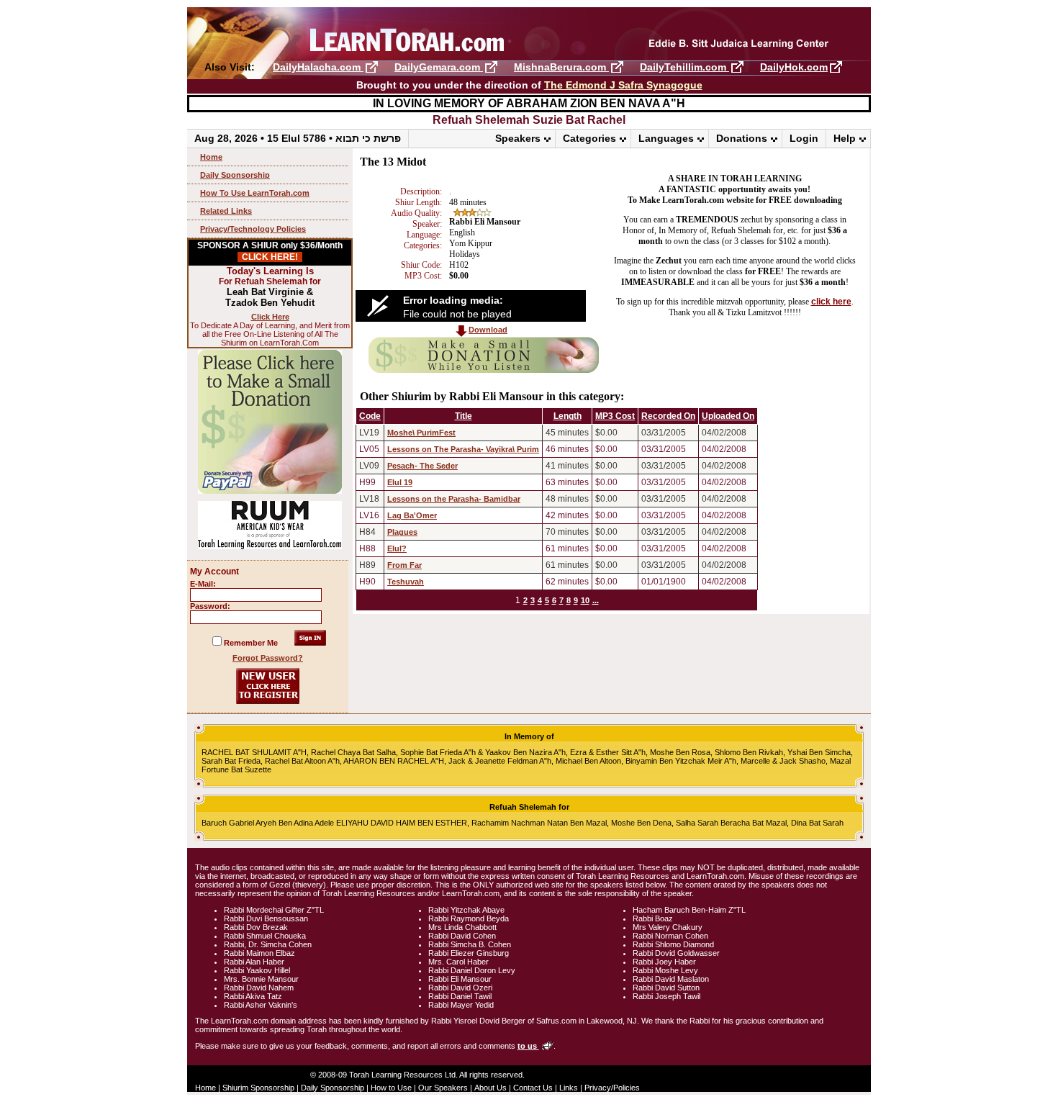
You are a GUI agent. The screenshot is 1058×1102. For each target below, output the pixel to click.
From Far (404, 565)
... (595, 600)
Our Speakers (443, 1087)
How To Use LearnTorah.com (254, 193)
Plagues (402, 532)
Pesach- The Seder (422, 465)
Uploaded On (728, 416)
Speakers (518, 138)
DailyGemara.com (438, 67)
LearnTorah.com (529, 34)
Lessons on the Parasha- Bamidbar (453, 498)
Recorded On (668, 416)
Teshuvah (405, 581)
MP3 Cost (615, 416)
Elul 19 (399, 482)
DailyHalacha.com (318, 67)
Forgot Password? (267, 658)
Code (370, 416)
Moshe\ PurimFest (421, 432)
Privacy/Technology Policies (253, 229)
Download (488, 329)
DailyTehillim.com (684, 67)
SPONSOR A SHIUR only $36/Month (270, 251)
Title (463, 416)
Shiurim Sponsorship (258, 1087)
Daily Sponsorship (235, 175)
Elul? (397, 548)
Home (211, 157)
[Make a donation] (484, 370)
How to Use (391, 1087)
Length (567, 416)
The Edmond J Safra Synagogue (623, 85)
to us (528, 1046)
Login (804, 138)
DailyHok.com (794, 67)
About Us (490, 1087)
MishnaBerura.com (561, 67)
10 (585, 600)
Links (568, 1087)
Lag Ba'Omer (412, 515)
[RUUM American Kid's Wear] (270, 546)
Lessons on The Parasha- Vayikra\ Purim (463, 449)
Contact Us (533, 1087)
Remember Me (251, 642)
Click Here (270, 316)
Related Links (226, 211)
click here (831, 302)
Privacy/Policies (612, 1087)
